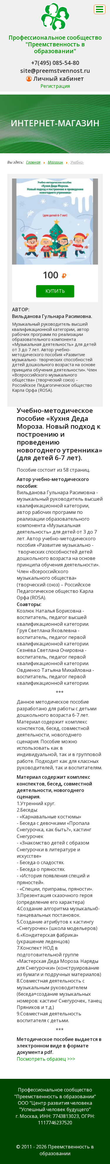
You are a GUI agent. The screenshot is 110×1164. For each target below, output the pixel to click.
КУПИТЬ (55, 291)
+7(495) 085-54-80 (55, 63)
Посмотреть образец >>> (46, 1059)
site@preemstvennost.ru (55, 71)
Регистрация (55, 86)
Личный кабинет (58, 79)
